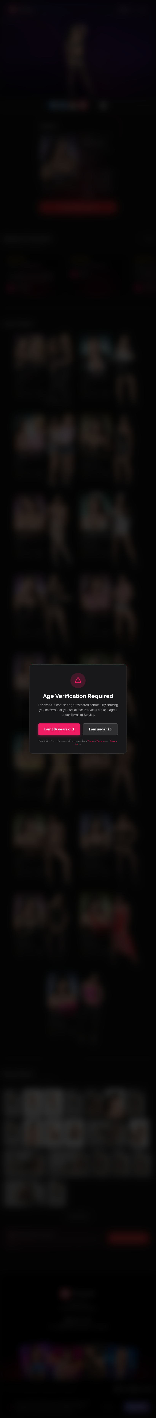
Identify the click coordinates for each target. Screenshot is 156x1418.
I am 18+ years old (59, 729)
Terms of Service (96, 741)
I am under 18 (100, 729)
